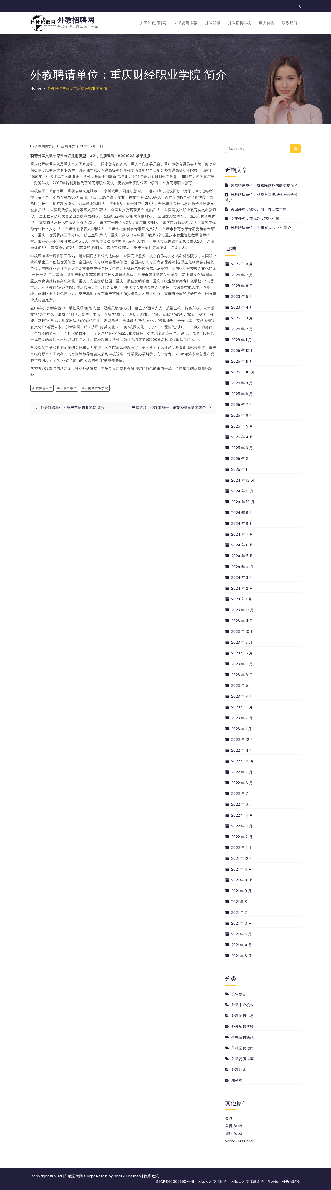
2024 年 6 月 (242, 545)
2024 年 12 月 (242, 480)
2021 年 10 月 (242, 880)
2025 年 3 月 (242, 447)
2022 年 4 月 (242, 815)
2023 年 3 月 (242, 707)
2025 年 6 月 (242, 415)
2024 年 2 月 (242, 588)
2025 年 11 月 (242, 361)
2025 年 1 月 (241, 469)
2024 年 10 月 (242, 502)
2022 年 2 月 (242, 836)
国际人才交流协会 (212, 1181)
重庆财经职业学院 (95, 388)
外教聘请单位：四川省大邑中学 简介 (261, 227)
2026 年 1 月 (241, 339)
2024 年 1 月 (241, 599)
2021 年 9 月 (241, 891)
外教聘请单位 (42, 388)
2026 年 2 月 (242, 329)
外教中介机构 (242, 1004)
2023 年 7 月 (242, 664)
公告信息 (238, 994)
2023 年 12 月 (242, 610)
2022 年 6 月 (242, 804)
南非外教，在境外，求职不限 (255, 218)
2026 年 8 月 (242, 264)
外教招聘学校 (239, 22)
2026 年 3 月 (242, 318)
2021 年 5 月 (241, 934)
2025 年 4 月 (242, 437)
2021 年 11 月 (241, 869)
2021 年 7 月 (241, 912)
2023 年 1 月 (241, 728)
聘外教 (70, 146)
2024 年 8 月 (242, 523)
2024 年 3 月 (242, 577)
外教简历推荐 (185, 22)
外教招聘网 (76, 20)
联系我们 (289, 22)
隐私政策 (151, 1176)
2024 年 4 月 (242, 566)
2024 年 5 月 (242, 556)
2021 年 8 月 (241, 901)
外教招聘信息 (242, 1015)
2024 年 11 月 (242, 491)
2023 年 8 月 (242, 653)
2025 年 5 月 (242, 426)
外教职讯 (212, 22)
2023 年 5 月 (242, 685)
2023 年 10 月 (242, 631)
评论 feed (233, 1133)
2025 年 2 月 (242, 458)
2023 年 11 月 (242, 620)
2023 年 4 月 (242, 696)
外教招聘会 (291, 1181)
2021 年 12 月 (242, 858)
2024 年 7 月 (242, 534)
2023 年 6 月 (242, 674)
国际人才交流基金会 (247, 1181)
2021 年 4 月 (241, 945)
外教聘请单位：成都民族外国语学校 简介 (265, 185)
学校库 (273, 1181)
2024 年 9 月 (242, 512)
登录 (229, 1118)
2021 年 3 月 (241, 955)
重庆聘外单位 (67, 388)
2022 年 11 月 (242, 750)
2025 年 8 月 (242, 393)
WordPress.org (239, 1141)
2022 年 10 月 (242, 761)
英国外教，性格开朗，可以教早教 (258, 209)
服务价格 (266, 22)
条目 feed (233, 1126)
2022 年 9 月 (242, 772)
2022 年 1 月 (241, 847)
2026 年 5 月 (242, 296)
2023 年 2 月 (242, 718)
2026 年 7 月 (242, 275)
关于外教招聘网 (153, 22)
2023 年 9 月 (242, 642)
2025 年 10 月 (242, 372)
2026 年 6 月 (242, 285)
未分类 (237, 1080)
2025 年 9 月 (242, 383)
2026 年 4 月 (242, 307)
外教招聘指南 (242, 1048)
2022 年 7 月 (242, 793)
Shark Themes (128, 1176)
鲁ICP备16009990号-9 (175, 1181)
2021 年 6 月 (241, 923)
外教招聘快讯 (242, 1037)
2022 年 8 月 (242, 782)
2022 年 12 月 (242, 739)
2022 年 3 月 (242, 826)
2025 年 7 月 (242, 404)
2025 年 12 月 (242, 350)
